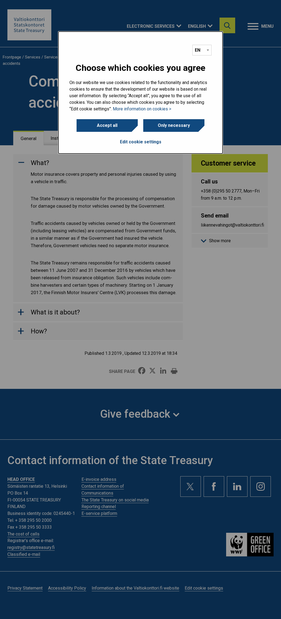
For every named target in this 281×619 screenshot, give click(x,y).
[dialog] (140, 92)
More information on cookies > (142, 108)
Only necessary (174, 125)
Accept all (107, 125)
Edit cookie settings (140, 141)
